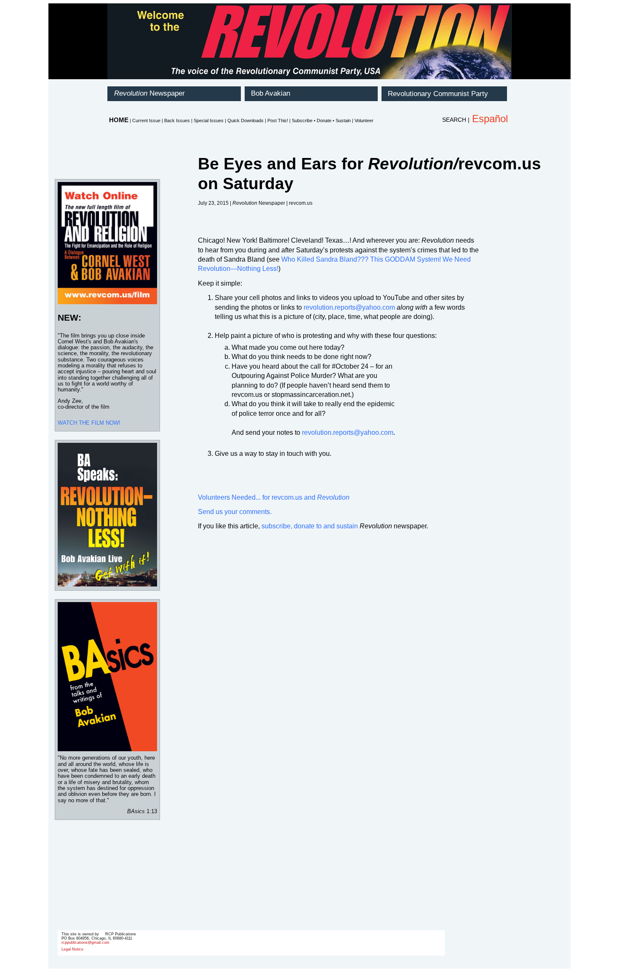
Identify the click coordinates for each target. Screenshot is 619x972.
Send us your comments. (235, 511)
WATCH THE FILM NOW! (89, 423)
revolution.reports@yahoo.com (349, 307)
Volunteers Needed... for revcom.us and (274, 497)
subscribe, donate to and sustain (309, 526)
